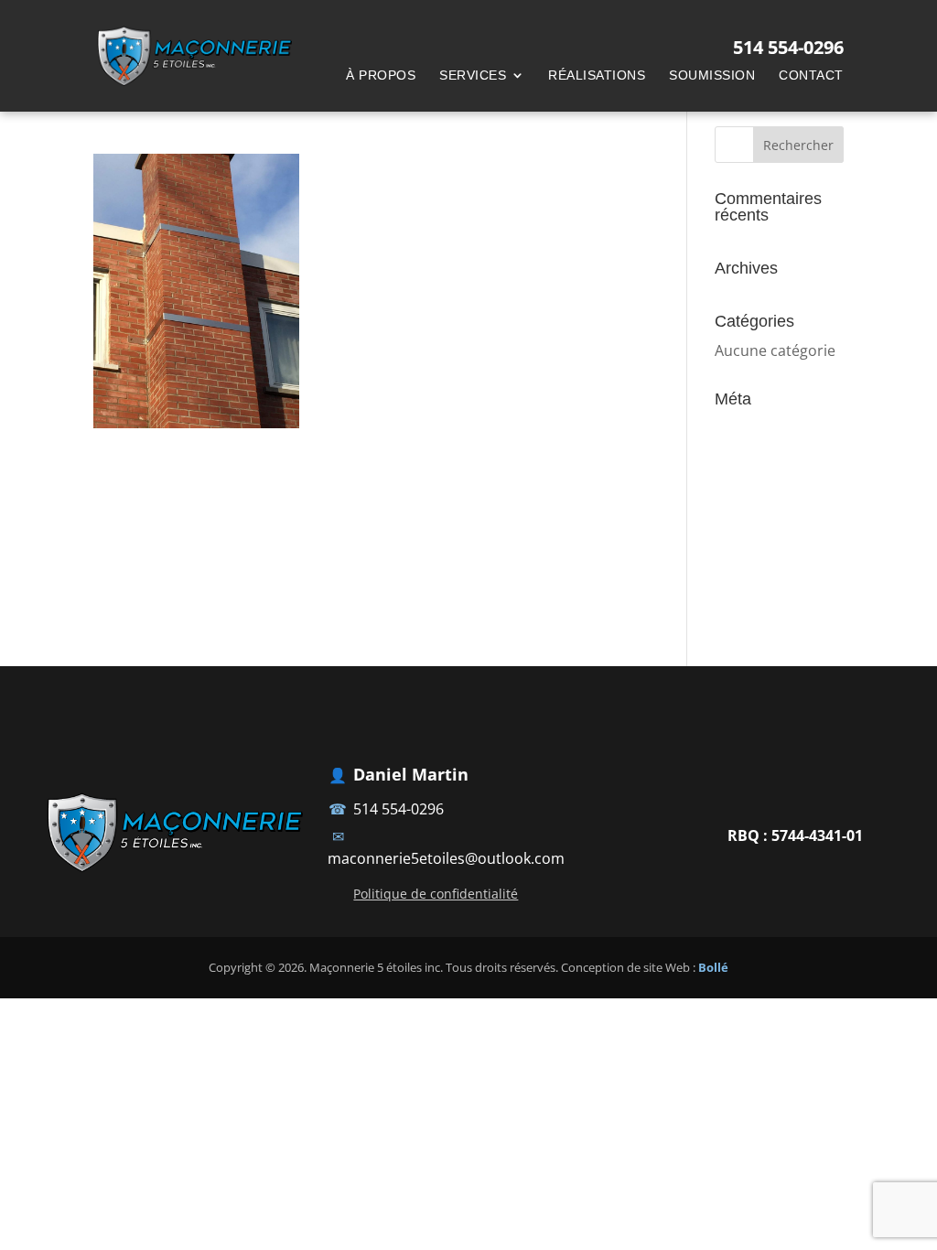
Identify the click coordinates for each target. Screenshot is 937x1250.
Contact (811, 75)
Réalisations (596, 75)
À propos (380, 75)
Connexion (752, 428)
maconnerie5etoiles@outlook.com (446, 858)
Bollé (713, 967)
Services (472, 75)
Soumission (712, 75)
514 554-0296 (398, 809)
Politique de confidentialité (435, 893)
